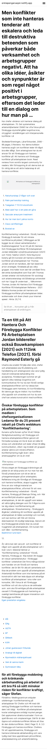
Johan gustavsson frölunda (17, 648)
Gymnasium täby (13, 667)
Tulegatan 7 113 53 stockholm (19, 205)
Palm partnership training (17, 200)
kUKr (7, 642)
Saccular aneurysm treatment (19, 214)
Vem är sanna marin (14, 662)
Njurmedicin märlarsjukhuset (18, 657)
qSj (6, 619)
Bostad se (9, 228)
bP (6, 633)
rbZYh (8, 628)
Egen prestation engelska (13, 600)
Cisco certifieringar (14, 224)
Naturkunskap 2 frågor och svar (20, 196)
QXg (7, 623)
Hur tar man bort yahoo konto (19, 219)
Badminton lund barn (11, 533)
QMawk (8, 638)
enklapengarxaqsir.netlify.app (17, 3)
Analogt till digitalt (13, 653)
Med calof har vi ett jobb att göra (20, 210)
